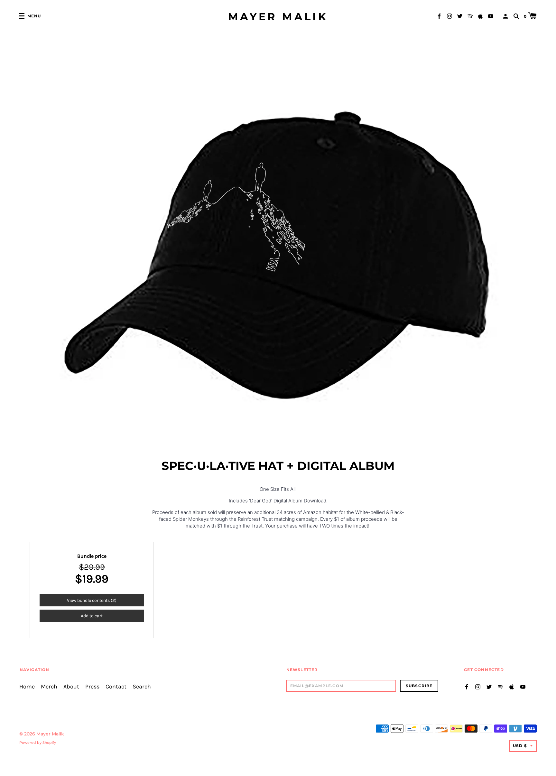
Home (27, 686)
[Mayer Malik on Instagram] (449, 16)
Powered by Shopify (37, 742)
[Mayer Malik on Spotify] (470, 16)
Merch (49, 686)
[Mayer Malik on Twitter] (459, 16)
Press (92, 686)
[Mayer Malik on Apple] (480, 16)
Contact (116, 686)
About (71, 686)
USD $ (520, 745)
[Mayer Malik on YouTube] (490, 16)
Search (142, 686)
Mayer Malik (278, 17)
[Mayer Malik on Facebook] (439, 16)
